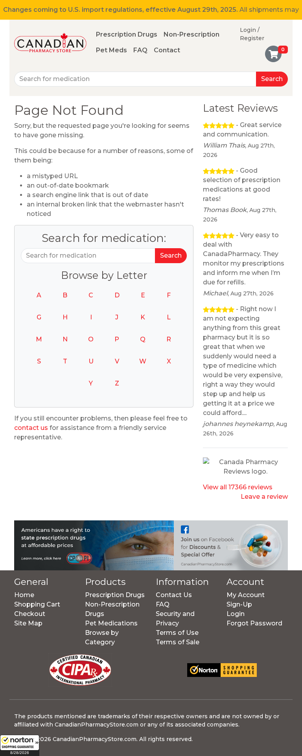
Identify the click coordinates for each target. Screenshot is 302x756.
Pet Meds (111, 50)
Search (272, 79)
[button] (19, 745)
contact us (31, 427)
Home (24, 595)
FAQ (140, 50)
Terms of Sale (177, 642)
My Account (245, 595)
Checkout (29, 614)
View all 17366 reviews (238, 487)
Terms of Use (177, 632)
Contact (167, 50)
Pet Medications (111, 623)
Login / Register (252, 34)
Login (235, 614)
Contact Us (174, 595)
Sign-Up (239, 604)
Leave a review (264, 496)
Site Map (28, 623)
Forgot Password (254, 623)
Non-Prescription (191, 34)
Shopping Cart (37, 604)
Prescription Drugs (126, 34)
